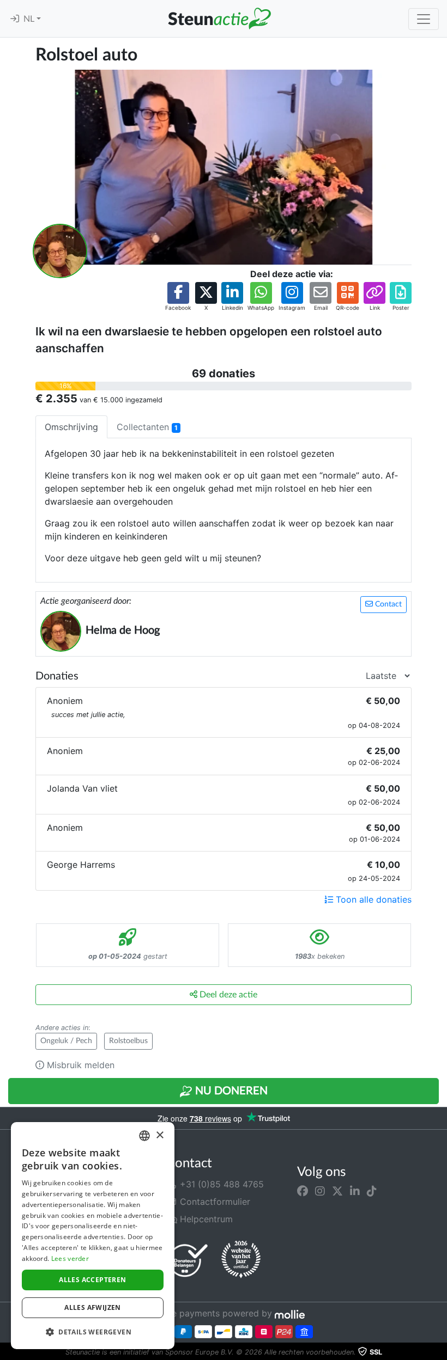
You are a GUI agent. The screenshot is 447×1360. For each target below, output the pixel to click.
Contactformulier (213, 1201)
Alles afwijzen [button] (92, 1307)
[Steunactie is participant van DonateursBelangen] (188, 1260)
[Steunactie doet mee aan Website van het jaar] (241, 1260)
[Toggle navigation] (423, 19)
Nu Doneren (230, 1091)
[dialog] (92, 1235)
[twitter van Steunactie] (337, 1190)
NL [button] (30, 19)
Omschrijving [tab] (71, 426)
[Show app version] (439, 1352)
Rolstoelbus (128, 1041)
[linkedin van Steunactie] (355, 1190)
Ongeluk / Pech (66, 1041)
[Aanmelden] (14, 19)
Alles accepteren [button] (92, 1279)
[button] (178, 297)
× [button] (159, 1135)
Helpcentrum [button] (205, 1219)
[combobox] (144, 1135)
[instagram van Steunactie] (320, 1190)
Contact (387, 604)
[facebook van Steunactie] (302, 1190)
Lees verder (70, 1258)
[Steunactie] (219, 18)
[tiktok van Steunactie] (372, 1190)
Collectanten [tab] (147, 426)
